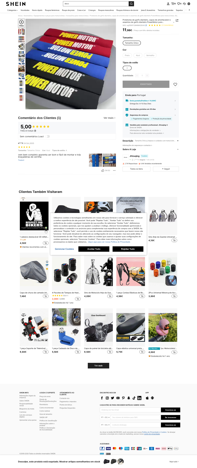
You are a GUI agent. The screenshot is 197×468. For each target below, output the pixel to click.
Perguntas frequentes (67, 408)
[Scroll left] (186, 10)
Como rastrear (45, 411)
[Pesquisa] (131, 3)
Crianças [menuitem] (92, 10)
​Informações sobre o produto (47, 424)
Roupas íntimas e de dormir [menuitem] (127, 10)
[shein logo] (15, 4)
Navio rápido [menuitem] (37, 10)
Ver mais (98, 365)
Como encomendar (47, 408)
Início (20, 16)
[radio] (132, 43)
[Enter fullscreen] (113, 107)
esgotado (146, 84)
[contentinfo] (140, 448)
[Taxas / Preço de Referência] (133, 30)
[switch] (47, 136)
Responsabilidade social (26, 405)
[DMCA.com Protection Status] (108, 454)
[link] (173, 3)
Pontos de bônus (66, 405)
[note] (34, 247)
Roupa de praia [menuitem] (68, 10)
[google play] (152, 399)
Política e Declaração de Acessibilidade (47, 429)
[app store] (147, 399)
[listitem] (34, 222)
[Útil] (102, 170)
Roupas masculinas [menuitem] (106, 10)
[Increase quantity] (147, 75)
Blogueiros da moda (26, 409)
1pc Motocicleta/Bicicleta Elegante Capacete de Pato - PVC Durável (163, 348)
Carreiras (22, 412)
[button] (184, 3)
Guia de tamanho (46, 414)
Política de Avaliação (27, 131)
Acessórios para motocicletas (77, 16)
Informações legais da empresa (27, 397)
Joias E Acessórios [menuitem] (148, 10)
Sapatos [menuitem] (179, 10)
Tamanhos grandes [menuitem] (165, 10)
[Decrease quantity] (137, 75)
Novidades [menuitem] (25, 10)
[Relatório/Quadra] (114, 170)
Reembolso (44, 404)
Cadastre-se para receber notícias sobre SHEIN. (122, 405)
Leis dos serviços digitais (25, 416)
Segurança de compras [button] (139, 115)
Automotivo (28, 16)
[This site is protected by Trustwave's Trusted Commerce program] (102, 454)
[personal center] (168, 3)
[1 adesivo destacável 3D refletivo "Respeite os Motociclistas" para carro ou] (34, 216)
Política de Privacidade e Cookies (154, 432)
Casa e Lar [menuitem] (81, 10)
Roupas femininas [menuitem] (52, 10)
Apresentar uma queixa (27, 420)
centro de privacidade (152, 434)
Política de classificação (48, 421)
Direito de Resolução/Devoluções (48, 400)
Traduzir (21, 160)
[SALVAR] (175, 84)
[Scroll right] (189, 10)
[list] (121, 398)
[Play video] (71, 64)
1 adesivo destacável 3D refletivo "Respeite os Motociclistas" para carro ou (34, 237)
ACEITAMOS (104, 444)
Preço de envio (45, 396)
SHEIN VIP (43, 417)
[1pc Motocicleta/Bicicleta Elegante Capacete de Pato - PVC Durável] (162, 327)
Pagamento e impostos (68, 402)
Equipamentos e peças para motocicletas (49, 16)
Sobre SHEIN (24, 401)
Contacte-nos (64, 398)
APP (147, 393)
